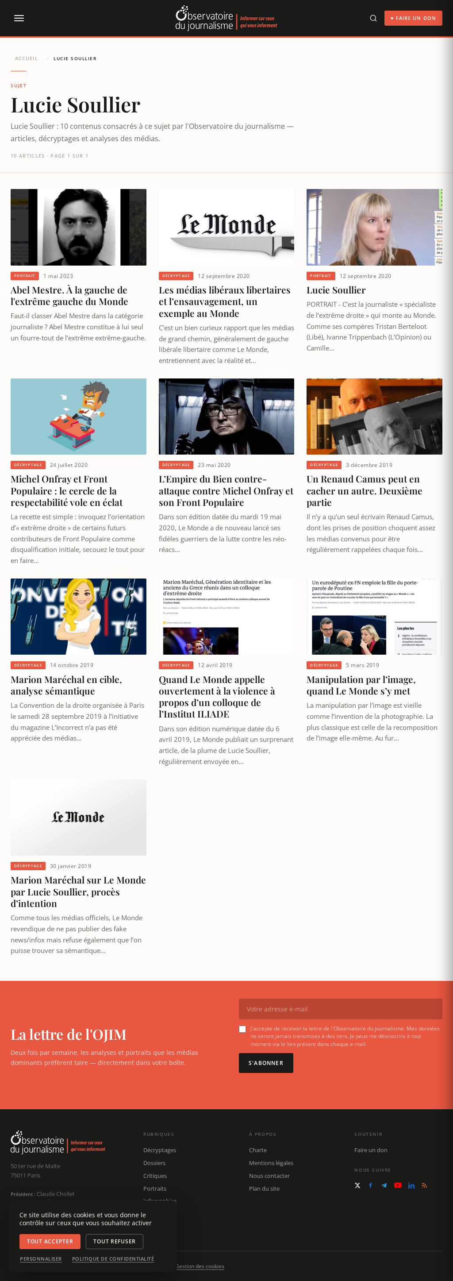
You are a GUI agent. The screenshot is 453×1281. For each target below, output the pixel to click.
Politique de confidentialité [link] (113, 1259)
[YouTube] (398, 1185)
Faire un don (371, 1150)
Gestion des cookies (199, 1266)
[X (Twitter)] (357, 1185)
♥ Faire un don (413, 18)
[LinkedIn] (411, 1185)
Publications (159, 1214)
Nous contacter (269, 1176)
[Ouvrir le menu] (19, 18)
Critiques (155, 1176)
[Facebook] (370, 1185)
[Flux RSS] (424, 1185)
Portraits (154, 1188)
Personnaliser (41, 1259)
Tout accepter (50, 1241)
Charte (258, 1150)
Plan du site (264, 1188)
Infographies (160, 1201)
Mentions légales (271, 1163)
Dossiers (154, 1163)
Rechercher (158, 1227)
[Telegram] (384, 1185)
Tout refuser (114, 1241)
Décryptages (159, 1150)
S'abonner (266, 1063)
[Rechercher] (373, 18)
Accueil (26, 58)
